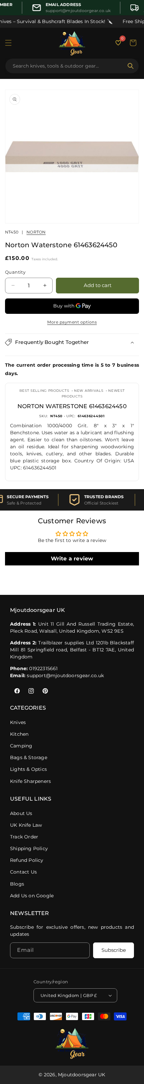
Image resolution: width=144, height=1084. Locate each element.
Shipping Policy (29, 848)
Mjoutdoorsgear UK (81, 1075)
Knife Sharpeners (30, 781)
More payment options (72, 322)
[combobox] (68, 66)
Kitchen (19, 734)
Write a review (72, 558)
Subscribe (113, 950)
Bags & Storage (28, 757)
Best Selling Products (44, 390)
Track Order (24, 837)
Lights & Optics (28, 769)
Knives (18, 722)
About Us (21, 813)
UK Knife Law (26, 825)
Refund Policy (27, 860)
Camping (21, 746)
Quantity (15, 272)
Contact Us (23, 872)
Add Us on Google (32, 896)
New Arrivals (88, 390)
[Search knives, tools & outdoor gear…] (130, 66)
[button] (8, 42)
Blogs (17, 884)
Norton (36, 232)
